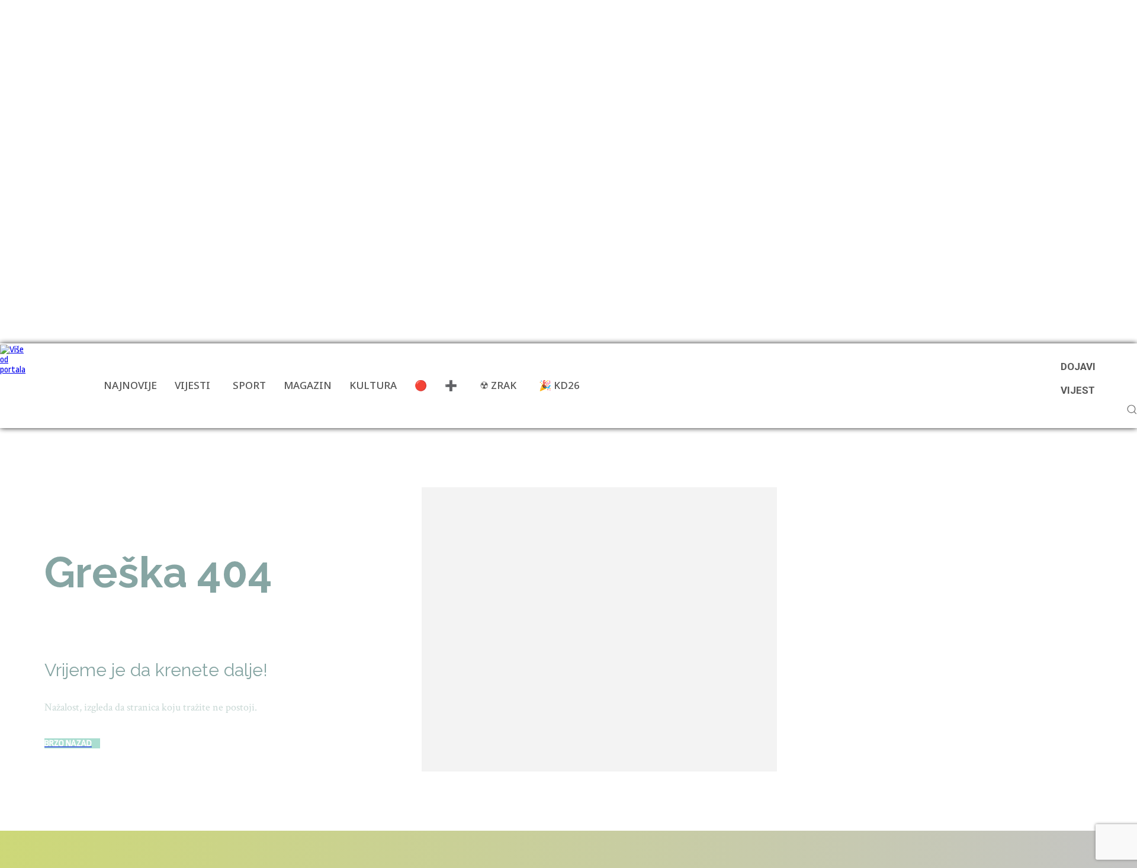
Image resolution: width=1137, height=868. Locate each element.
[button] (1131, 409)
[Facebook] (43, 849)
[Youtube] (214, 849)
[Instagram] (110, 849)
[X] (177, 849)
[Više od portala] (15, 386)
